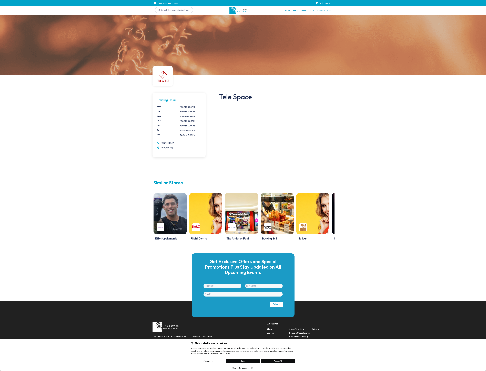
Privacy (315, 329)
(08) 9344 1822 (326, 3)
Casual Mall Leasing (298, 336)
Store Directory (296, 329)
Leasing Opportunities (299, 333)
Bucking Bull (269, 238)
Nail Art (302, 238)
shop (287, 10)
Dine (295, 10)
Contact (271, 333)
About (270, 329)
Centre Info (322, 10)
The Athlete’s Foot (237, 238)
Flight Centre (199, 238)
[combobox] (174, 10)
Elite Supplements (166, 238)
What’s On (306, 10)
